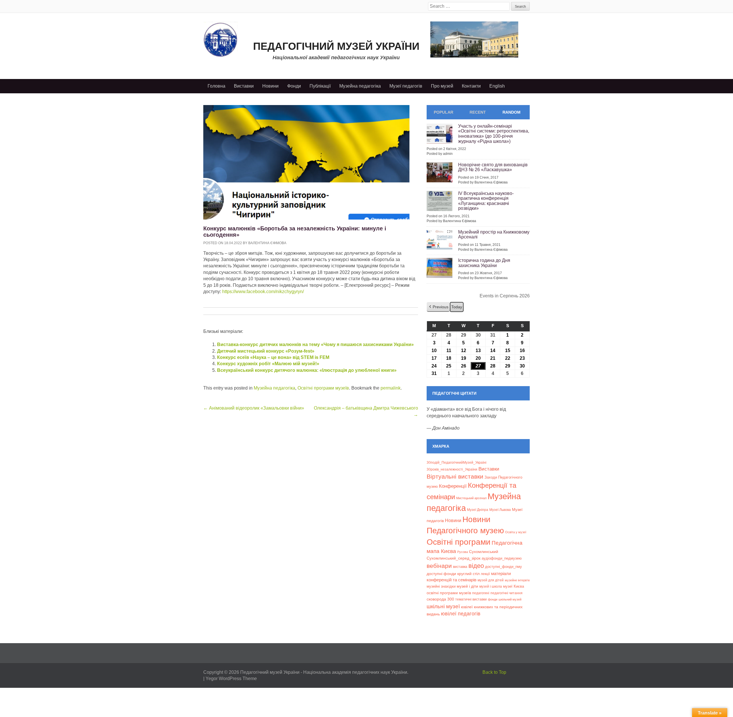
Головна (216, 86)
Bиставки (488, 469)
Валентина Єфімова (267, 243)
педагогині (480, 593)
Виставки (244, 86)
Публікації (320, 86)
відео (476, 565)
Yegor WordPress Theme (231, 678)
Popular (443, 112)
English (497, 86)
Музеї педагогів (405, 86)
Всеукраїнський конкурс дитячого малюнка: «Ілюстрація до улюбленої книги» (307, 370)
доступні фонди (441, 573)
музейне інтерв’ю (517, 580)
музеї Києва (513, 586)
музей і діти (467, 586)
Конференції (453, 486)
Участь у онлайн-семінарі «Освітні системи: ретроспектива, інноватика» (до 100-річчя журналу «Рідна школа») (493, 134)
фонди (492, 599)
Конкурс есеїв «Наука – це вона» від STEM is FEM (273, 357)
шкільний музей (509, 599)
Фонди (294, 86)
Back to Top (494, 672)
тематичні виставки (471, 599)
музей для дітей (491, 580)
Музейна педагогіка (360, 86)
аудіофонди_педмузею (502, 558)
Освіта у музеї (515, 532)
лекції (485, 574)
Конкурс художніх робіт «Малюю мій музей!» (268, 363)
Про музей (442, 86)
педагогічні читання (506, 593)
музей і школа (490, 586)
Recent (478, 112)
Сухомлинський (483, 552)
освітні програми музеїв (449, 593)
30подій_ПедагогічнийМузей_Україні (456, 463)
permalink (391, 388)
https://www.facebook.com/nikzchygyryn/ (263, 291)
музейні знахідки (441, 586)
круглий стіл (468, 573)
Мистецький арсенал (471, 498)
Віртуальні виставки (455, 476)
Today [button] (456, 307)
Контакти (471, 86)
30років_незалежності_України (452, 469)
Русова (462, 552)
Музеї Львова (500, 509)
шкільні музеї (443, 606)
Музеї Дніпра (477, 509)
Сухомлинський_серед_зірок (453, 558)
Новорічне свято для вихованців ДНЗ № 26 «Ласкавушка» (493, 167)
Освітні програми (458, 541)
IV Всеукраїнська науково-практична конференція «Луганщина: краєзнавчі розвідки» (486, 201)
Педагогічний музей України (336, 46)
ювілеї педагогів (460, 614)
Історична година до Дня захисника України (484, 263)
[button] (438, 307)
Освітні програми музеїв (323, 388)
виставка (460, 567)
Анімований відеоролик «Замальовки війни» (253, 408)
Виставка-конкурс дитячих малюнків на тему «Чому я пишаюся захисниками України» (315, 344)
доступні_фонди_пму (503, 566)
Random (512, 112)
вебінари (439, 565)
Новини (270, 86)
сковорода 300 (440, 599)
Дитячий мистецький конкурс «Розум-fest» (265, 351)
